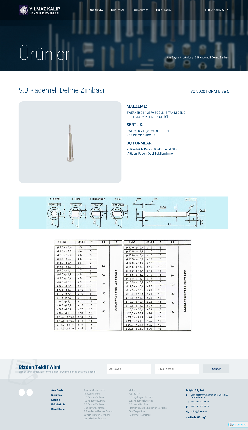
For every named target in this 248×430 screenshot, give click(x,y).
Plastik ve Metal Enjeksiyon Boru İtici (148, 408)
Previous (22, 142)
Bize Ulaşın (163, 10)
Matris (132, 390)
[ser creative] (238, 424)
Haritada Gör (194, 417)
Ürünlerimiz (140, 10)
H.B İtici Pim (135, 393)
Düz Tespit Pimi (137, 411)
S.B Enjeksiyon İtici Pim (141, 397)
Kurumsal (117, 10)
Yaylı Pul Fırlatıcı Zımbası (97, 415)
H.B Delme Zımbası (94, 397)
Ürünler (187, 57)
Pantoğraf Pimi (92, 393)
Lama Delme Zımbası (95, 418)
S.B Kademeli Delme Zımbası (99, 411)
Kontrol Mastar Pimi (94, 390)
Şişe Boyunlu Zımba (94, 408)
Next (117, 142)
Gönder (216, 369)
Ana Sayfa (96, 10)
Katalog (55, 399)
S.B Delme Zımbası (94, 404)
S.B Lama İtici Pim (138, 404)
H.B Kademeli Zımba (94, 400)
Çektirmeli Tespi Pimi (140, 415)
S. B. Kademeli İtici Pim (141, 400)
